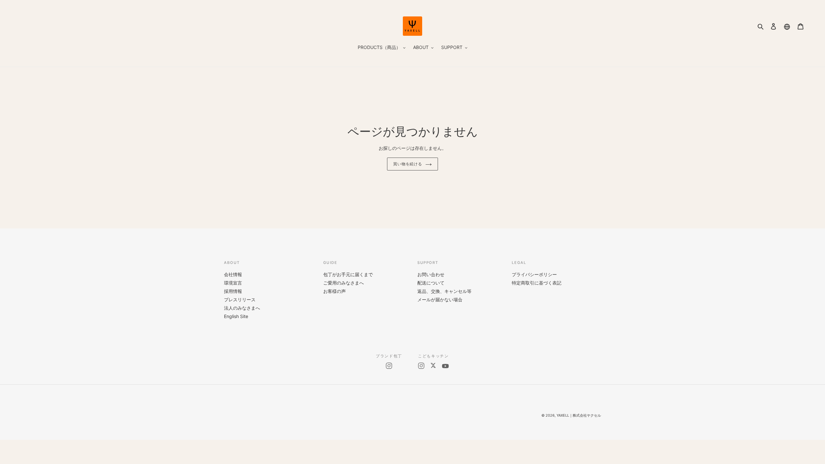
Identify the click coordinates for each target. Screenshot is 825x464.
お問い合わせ (430, 274)
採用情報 (233, 291)
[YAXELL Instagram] (389, 365)
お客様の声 (334, 291)
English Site (236, 316)
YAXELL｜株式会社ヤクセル (579, 415)
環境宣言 (233, 282)
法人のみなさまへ (242, 308)
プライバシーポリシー (534, 274)
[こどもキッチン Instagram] (421, 366)
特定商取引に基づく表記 (536, 282)
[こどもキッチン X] (433, 366)
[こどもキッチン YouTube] (445, 366)
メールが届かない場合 (439, 299)
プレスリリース (240, 299)
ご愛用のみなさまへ (343, 282)
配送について (430, 282)
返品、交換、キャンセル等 (444, 291)
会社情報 (233, 274)
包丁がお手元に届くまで (348, 274)
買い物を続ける (407, 164)
